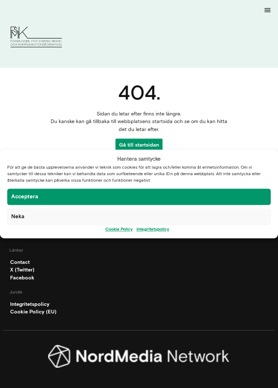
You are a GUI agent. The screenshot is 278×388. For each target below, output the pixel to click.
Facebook (22, 278)
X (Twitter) (22, 270)
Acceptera (24, 196)
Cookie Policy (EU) (33, 312)
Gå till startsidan (139, 145)
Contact (20, 262)
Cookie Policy (119, 229)
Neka (18, 216)
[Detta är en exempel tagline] (139, 38)
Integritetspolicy (152, 229)
